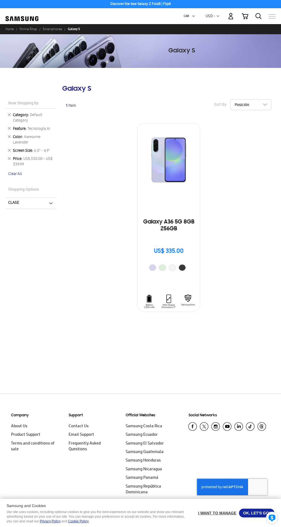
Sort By (220, 105)
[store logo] (21, 13)
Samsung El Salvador (145, 443)
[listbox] (169, 268)
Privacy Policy (50, 521)
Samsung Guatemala (145, 452)
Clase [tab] (13, 203)
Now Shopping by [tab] (23, 104)
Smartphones (52, 29)
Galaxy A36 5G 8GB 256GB (168, 225)
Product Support (25, 435)
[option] (152, 267)
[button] (193, 16)
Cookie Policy (78, 521)
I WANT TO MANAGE (217, 513)
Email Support (81, 435)
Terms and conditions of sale (32, 446)
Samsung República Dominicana (143, 489)
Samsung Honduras (143, 460)
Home (9, 29)
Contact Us (79, 426)
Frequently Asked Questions (85, 446)
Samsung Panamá (142, 478)
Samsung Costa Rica (144, 426)
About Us (19, 426)
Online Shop (28, 29)
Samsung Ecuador (142, 435)
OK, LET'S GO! (256, 513)
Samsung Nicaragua (144, 469)
